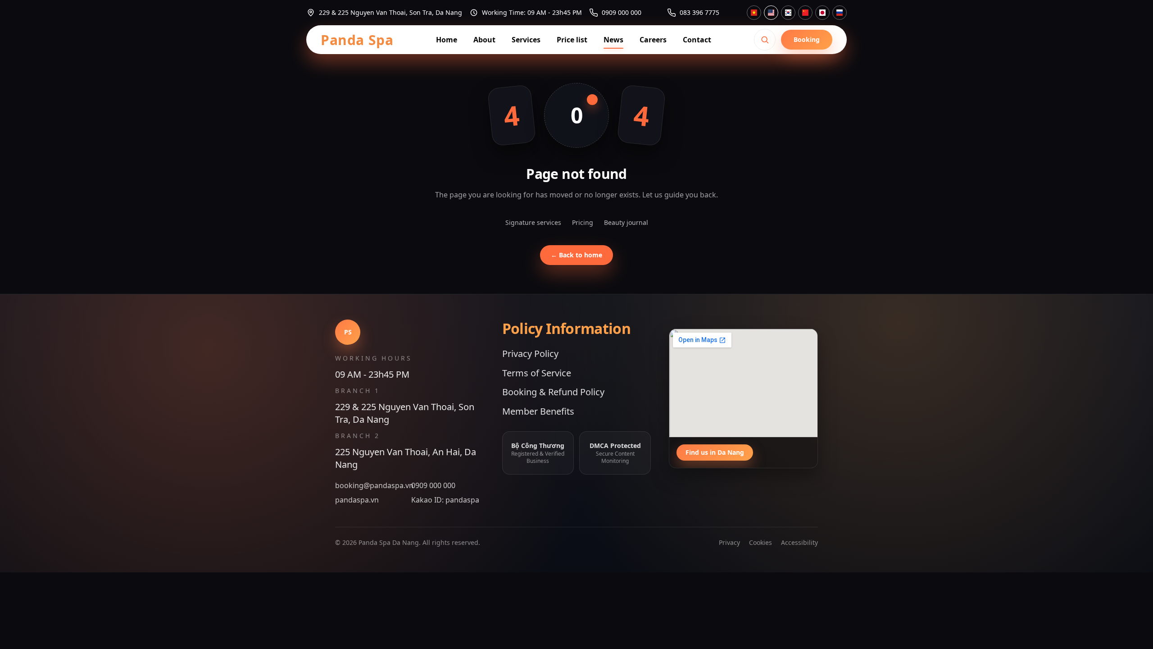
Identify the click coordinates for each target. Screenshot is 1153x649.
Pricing (582, 222)
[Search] (765, 39)
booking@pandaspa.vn (371, 485)
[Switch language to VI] (754, 12)
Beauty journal (626, 222)
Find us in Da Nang (714, 452)
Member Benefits (538, 411)
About (484, 40)
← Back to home (576, 255)
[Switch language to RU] (839, 12)
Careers (653, 40)
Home (446, 40)
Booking (807, 39)
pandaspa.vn (357, 500)
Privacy (729, 542)
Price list (572, 40)
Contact (697, 40)
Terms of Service (536, 373)
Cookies (760, 542)
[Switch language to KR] (788, 12)
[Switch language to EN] (771, 12)
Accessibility (799, 542)
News (613, 40)
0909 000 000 (433, 485)
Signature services (533, 222)
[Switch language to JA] (822, 12)
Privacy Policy (530, 353)
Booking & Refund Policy (553, 392)
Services (526, 40)
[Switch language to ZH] (805, 12)
